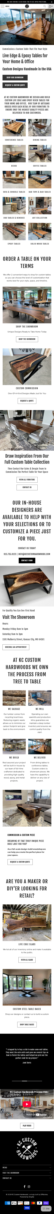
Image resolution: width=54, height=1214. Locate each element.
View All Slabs (27, 960)
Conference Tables (14, 130)
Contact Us (27, 487)
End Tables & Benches (14, 208)
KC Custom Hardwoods (20, 1194)
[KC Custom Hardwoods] (27, 6)
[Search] (44, 6)
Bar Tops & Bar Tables (39, 182)
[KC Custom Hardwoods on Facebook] (25, 1187)
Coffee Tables (39, 156)
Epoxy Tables (14, 234)
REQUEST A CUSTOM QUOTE (20, 862)
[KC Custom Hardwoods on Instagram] (29, 1187)
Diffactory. (44, 1194)
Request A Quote (27, 401)
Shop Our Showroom (15, 77)
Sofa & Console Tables (14, 182)
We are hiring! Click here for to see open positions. (27, 2)
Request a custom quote (15, 85)
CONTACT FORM (27, 560)
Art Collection (39, 208)
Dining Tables (39, 130)
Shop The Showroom (27, 339)
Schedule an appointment (16, 647)
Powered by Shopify (27, 1197)
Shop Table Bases (27, 1025)
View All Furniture (27, 480)
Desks (14, 156)
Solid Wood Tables (39, 234)
